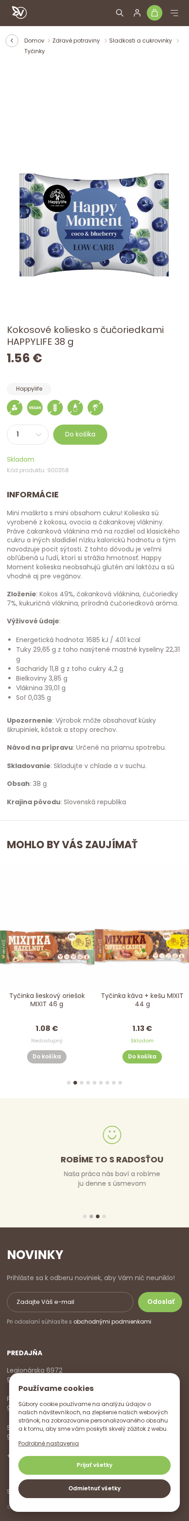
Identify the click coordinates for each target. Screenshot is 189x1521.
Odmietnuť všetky (94, 1488)
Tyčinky (34, 51)
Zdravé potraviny (76, 40)
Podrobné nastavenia (48, 1443)
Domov (34, 40)
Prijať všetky (94, 1465)
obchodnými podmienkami (112, 1321)
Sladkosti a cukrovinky (141, 40)
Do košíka (80, 434)
